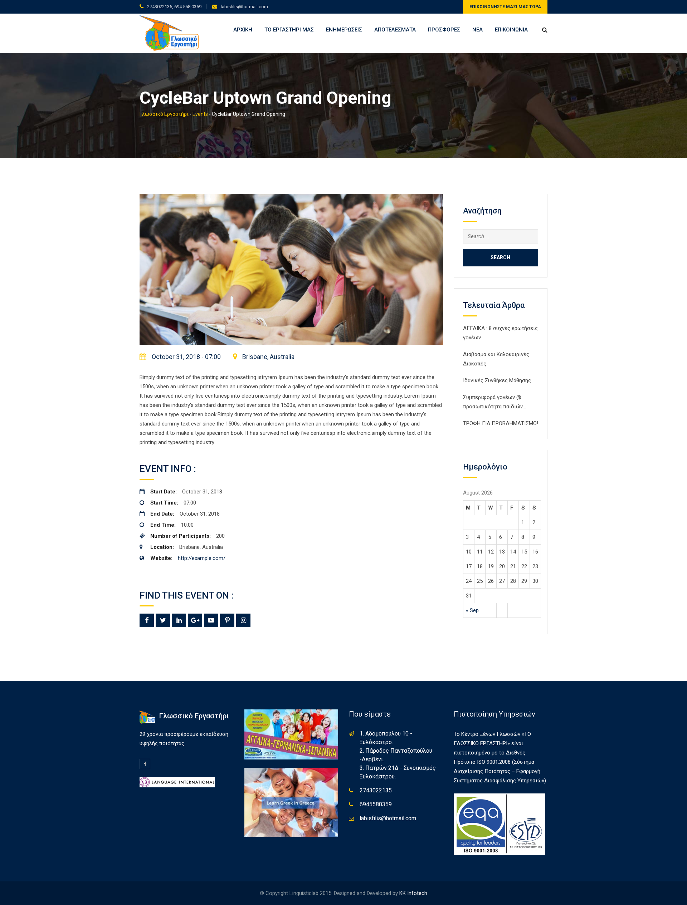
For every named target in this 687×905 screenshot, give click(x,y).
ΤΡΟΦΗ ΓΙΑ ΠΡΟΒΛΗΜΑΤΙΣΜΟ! (500, 423)
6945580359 (376, 804)
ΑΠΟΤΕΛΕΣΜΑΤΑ (395, 29)
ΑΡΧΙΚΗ (242, 29)
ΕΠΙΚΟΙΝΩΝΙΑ (511, 29)
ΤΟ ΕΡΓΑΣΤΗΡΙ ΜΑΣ (289, 29)
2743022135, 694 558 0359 (174, 6)
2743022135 (376, 790)
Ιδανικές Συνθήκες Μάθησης (497, 380)
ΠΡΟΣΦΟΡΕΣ (444, 29)
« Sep (472, 610)
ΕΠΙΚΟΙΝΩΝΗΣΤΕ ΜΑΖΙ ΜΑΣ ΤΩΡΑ (505, 6)
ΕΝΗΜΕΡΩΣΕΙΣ (344, 29)
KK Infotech (413, 893)
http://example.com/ (201, 558)
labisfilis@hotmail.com (244, 6)
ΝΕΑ (477, 29)
